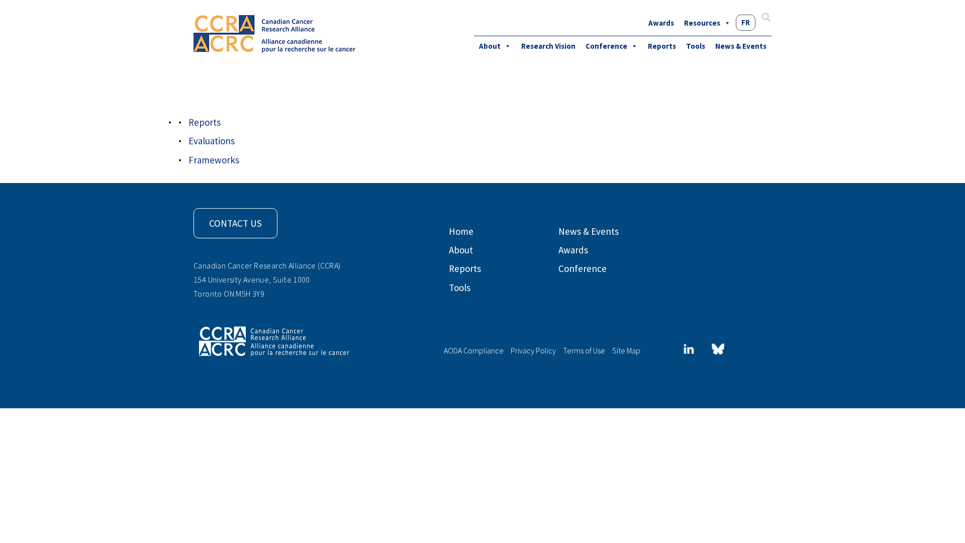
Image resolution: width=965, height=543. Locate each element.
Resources (702, 23)
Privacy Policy (533, 350)
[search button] (765, 18)
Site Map (626, 350)
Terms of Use (584, 350)
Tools (695, 46)
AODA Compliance (474, 350)
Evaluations (211, 141)
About (490, 46)
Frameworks (213, 160)
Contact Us (235, 223)
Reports (662, 46)
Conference (606, 46)
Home (461, 231)
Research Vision (548, 46)
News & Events (740, 46)
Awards (661, 23)
